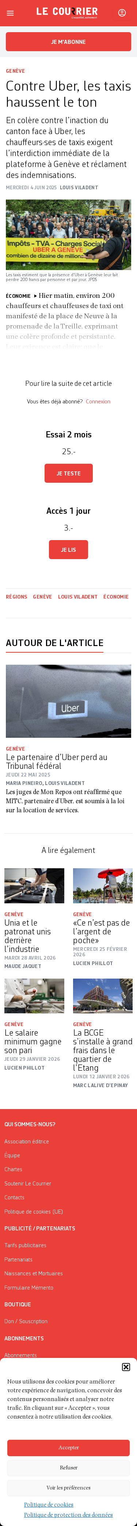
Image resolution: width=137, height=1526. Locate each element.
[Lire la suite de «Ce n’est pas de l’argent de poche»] (103, 885)
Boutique (17, 1305)
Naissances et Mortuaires (33, 1274)
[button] (126, 1367)
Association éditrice (26, 1142)
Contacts (14, 1198)
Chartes (13, 1170)
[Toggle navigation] (10, 13)
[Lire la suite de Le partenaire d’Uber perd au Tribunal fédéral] (68, 701)
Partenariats (18, 1260)
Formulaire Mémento (28, 1288)
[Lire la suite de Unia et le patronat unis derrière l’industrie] (34, 885)
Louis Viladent (78, 597)
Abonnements (20, 1356)
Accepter (68, 1448)
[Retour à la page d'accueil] (67, 13)
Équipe (12, 1156)
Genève (15, 71)
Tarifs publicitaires (25, 1246)
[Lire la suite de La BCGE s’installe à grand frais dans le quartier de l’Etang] (103, 996)
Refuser (68, 1468)
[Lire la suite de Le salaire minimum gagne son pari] (34, 996)
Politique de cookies (48, 1505)
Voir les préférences (68, 1488)
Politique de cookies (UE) (33, 1212)
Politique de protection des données (68, 1516)
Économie (116, 597)
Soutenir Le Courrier (27, 1184)
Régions (16, 597)
